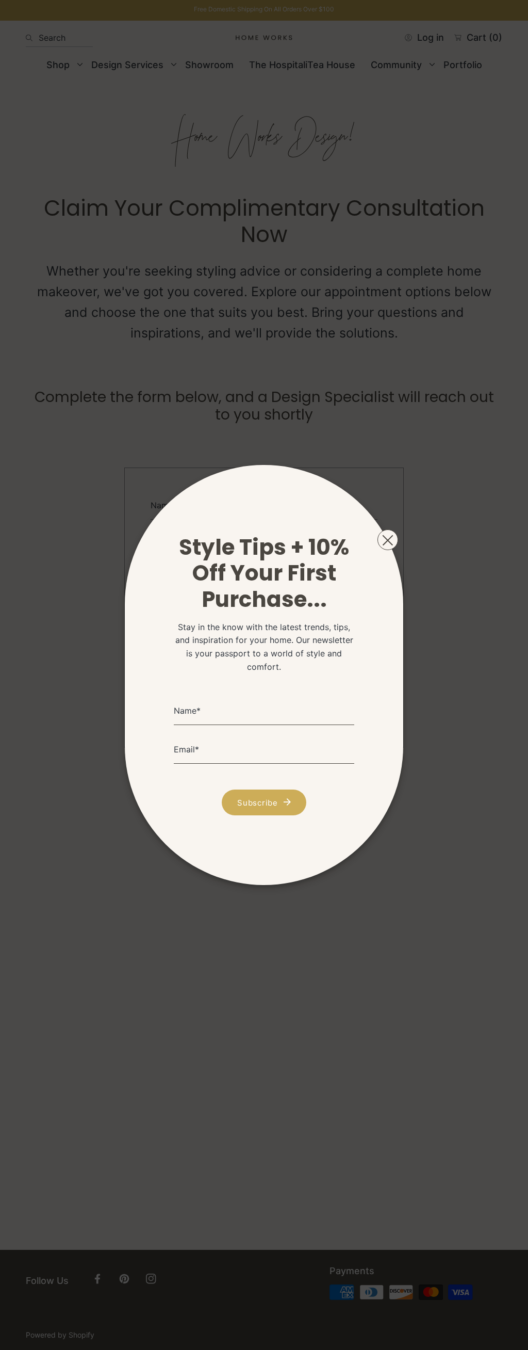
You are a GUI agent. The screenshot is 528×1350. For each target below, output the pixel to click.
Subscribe (257, 803)
